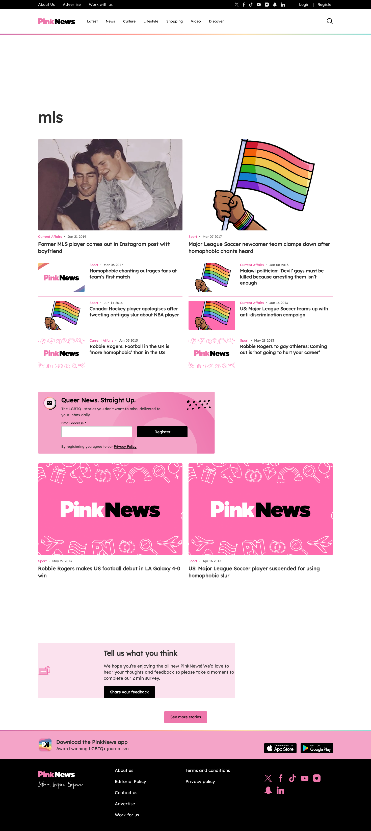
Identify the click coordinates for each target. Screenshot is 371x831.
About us (124, 770)
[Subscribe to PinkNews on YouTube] (304, 779)
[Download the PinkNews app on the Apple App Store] (280, 748)
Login (304, 4)
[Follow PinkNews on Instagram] (317, 779)
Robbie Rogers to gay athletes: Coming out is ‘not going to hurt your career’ (283, 349)
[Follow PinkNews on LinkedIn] (283, 5)
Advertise (72, 4)
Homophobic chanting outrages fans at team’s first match (133, 274)
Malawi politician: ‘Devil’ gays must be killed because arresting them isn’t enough (282, 277)
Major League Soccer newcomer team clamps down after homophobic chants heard (259, 247)
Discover (216, 21)
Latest (92, 21)
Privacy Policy (125, 446)
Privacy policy (200, 781)
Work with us (101, 4)
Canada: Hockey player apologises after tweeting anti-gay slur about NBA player (134, 312)
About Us (46, 4)
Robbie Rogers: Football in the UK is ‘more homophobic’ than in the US (129, 349)
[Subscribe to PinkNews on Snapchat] (268, 792)
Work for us (127, 814)
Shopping (174, 21)
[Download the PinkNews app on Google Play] (317, 748)
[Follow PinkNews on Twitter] (268, 779)
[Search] (330, 21)
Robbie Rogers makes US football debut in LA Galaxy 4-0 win (109, 572)
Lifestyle (151, 21)
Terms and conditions (208, 770)
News (110, 21)
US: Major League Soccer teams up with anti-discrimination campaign (284, 312)
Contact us (126, 792)
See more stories (185, 717)
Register (325, 4)
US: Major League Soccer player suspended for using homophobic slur (254, 572)
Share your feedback (129, 692)
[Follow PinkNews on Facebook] (280, 779)
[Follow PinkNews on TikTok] (292, 779)
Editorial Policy (130, 781)
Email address (80, 423)
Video (196, 21)
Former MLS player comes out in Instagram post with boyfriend (104, 247)
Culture (129, 21)
